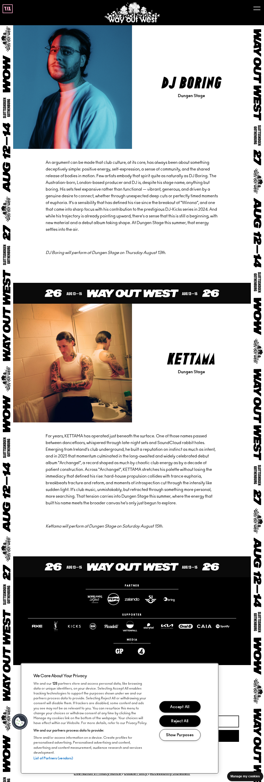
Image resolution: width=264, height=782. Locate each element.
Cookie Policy (136, 774)
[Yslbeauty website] (55, 626)
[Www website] (169, 599)
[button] (20, 721)
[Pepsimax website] (113, 599)
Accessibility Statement (170, 774)
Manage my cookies (245, 776)
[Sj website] (150, 599)
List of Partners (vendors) (53, 758)
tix (7, 9)
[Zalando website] (132, 599)
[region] (120, 718)
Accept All (179, 707)
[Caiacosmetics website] (204, 626)
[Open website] (223, 626)
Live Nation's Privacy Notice (98, 774)
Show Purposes (180, 735)
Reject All (179, 721)
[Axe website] (37, 626)
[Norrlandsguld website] (95, 599)
